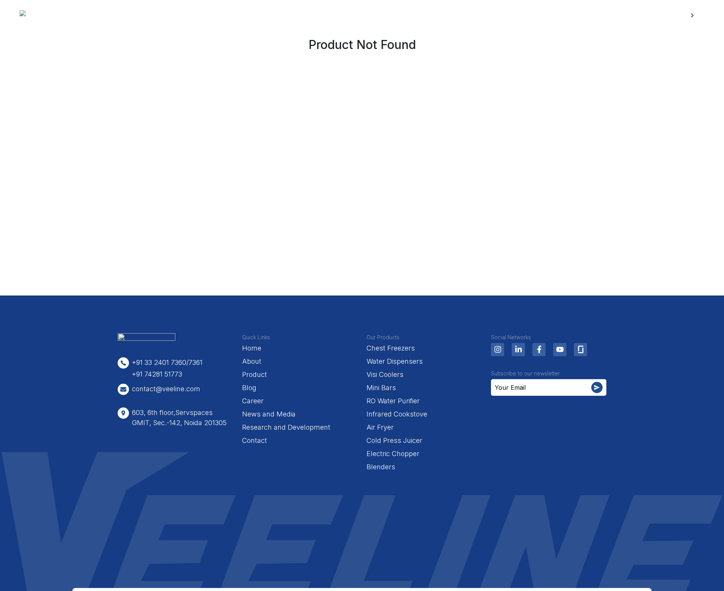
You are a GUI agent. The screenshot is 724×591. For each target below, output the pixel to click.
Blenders (381, 467)
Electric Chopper (393, 454)
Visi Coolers (385, 374)
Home (246, 16)
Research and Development (286, 427)
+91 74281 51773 (157, 374)
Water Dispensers (395, 361)
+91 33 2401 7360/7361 (167, 362)
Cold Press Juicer (394, 440)
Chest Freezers (391, 348)
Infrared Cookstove (397, 414)
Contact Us (667, 15)
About (284, 16)
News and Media (269, 414)
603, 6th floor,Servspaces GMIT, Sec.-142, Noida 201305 (179, 418)
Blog (374, 16)
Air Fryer (380, 427)
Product (326, 16)
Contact (254, 440)
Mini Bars (381, 388)
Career (411, 16)
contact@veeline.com (166, 389)
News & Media (464, 16)
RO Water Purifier (393, 401)
